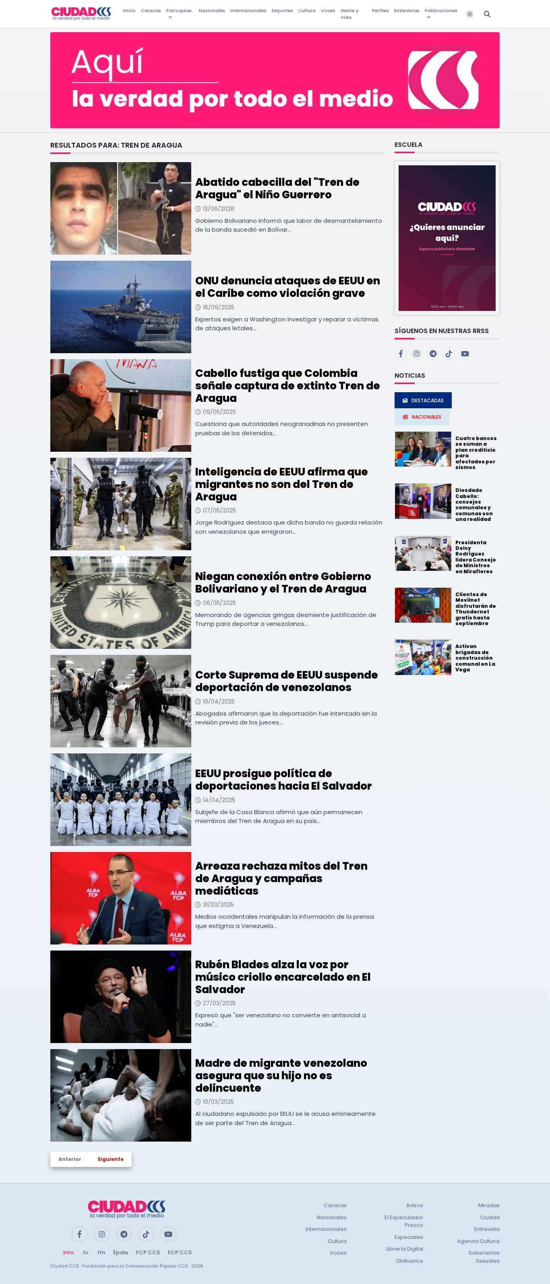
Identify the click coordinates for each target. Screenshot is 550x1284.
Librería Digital (404, 1249)
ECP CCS (180, 1252)
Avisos (414, 1205)
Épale (120, 1252)
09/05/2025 (219, 412)
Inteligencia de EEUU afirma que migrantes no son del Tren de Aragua (281, 484)
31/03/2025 (218, 905)
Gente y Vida (349, 14)
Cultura (307, 10)
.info (68, 1252)
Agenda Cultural (478, 1241)
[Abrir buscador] (487, 14)
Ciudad (490, 1217)
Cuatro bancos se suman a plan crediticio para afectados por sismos (476, 453)
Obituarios (409, 1261)
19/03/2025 (218, 1102)
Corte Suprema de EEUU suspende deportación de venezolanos (286, 681)
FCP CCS (148, 1252)
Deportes (282, 10)
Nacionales (212, 10)
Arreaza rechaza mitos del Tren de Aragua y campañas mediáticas (281, 878)
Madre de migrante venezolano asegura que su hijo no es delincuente (281, 1075)
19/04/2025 (219, 702)
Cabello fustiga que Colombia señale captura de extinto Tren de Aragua (287, 385)
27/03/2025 (219, 1003)
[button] (447, 237)
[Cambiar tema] (469, 14)
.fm (100, 1252)
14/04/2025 (219, 800)
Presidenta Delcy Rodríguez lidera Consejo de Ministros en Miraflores (475, 557)
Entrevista (487, 1229)
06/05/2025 (219, 603)
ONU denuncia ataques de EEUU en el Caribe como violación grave (287, 287)
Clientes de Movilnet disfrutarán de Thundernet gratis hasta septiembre (475, 609)
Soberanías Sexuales (484, 1257)
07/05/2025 (219, 510)
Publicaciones (441, 10)
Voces (328, 10)
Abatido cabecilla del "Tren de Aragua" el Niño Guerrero (277, 188)
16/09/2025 (218, 307)
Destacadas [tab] (427, 400)
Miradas (489, 1205)
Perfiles (380, 10)
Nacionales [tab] (426, 417)
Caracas (151, 10)
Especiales (409, 1237)
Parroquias (179, 10)
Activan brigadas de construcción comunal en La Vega (475, 658)
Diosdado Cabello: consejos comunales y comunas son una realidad (474, 505)
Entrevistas (407, 10)
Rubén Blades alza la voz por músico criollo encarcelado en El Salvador (283, 977)
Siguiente (110, 1159)
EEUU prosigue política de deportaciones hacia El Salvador (283, 779)
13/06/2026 (218, 209)
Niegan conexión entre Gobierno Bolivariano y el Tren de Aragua (283, 582)
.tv (85, 1252)
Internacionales (248, 10)
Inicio (129, 10)
